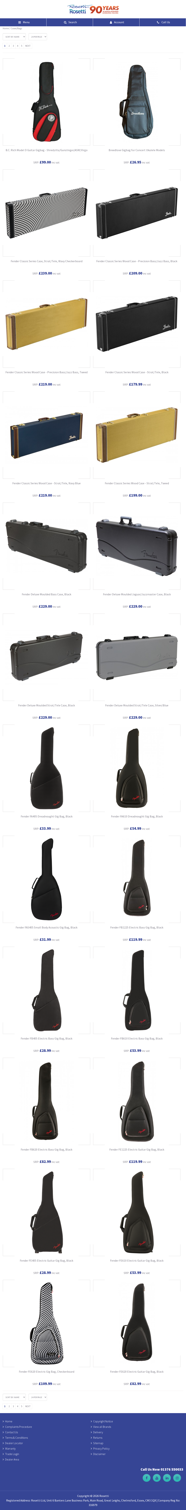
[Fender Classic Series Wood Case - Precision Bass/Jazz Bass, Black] (137, 213)
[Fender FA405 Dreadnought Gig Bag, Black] (46, 768)
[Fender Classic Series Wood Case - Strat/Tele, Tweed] (137, 435)
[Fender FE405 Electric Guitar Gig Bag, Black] (46, 1212)
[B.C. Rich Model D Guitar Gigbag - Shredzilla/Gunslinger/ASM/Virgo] (46, 102)
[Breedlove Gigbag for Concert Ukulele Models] (137, 102)
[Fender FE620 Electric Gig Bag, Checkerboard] (46, 1323)
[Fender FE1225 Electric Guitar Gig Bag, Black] (137, 1101)
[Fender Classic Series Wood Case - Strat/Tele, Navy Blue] (46, 435)
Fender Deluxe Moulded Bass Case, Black (46, 594)
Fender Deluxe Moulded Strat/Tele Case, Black (46, 705)
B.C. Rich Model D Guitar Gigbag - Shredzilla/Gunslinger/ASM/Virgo (47, 150)
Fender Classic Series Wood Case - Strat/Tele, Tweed (137, 483)
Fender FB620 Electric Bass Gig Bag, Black (46, 1149)
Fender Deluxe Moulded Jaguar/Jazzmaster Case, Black (137, 594)
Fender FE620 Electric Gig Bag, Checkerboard (46, 1371)
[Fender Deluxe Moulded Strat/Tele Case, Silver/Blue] (137, 657)
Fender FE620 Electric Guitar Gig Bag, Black (136, 1371)
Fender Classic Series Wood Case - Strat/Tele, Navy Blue (46, 483)
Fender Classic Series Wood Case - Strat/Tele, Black (136, 372)
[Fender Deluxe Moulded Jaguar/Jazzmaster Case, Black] (137, 546)
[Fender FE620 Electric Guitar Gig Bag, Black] (137, 1323)
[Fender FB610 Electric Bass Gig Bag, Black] (137, 990)
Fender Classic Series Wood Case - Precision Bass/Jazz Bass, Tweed (46, 372)
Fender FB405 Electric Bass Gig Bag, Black (46, 1038)
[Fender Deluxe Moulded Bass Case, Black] (46, 546)
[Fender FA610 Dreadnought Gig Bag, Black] (137, 768)
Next (28, 45)
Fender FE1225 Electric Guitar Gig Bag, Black (136, 1149)
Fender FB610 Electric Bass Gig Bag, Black (137, 1038)
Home (6, 28)
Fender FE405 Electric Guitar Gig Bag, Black (46, 1260)
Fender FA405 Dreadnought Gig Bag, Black (46, 816)
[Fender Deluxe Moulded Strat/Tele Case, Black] (46, 657)
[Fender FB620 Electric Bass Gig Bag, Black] (46, 1101)
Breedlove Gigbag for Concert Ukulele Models (137, 150)
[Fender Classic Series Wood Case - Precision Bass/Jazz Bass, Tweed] (46, 324)
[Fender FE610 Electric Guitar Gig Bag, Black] (137, 1212)
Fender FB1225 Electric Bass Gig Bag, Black (136, 927)
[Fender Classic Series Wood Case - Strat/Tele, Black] (137, 324)
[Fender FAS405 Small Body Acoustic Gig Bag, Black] (46, 879)
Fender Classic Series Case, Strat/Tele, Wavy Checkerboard (46, 261)
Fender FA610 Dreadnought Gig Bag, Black (137, 816)
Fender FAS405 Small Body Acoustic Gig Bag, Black (46, 927)
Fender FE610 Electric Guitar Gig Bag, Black (136, 1260)
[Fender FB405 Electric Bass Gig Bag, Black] (46, 990)
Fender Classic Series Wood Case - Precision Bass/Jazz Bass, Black (136, 261)
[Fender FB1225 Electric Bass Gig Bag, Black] (137, 879)
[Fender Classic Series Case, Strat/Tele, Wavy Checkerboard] (46, 213)
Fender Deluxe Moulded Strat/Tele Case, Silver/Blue (136, 705)
